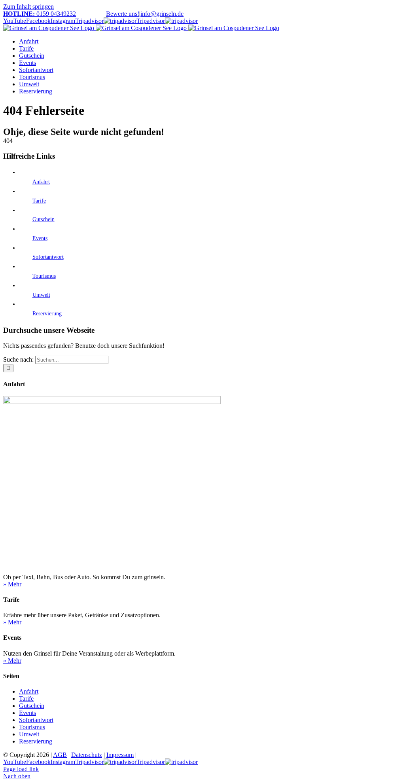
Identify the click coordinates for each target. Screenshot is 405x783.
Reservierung (47, 314)
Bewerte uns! (122, 13)
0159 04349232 (39, 13)
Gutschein (43, 219)
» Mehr (12, 584)
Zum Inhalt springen (28, 6)
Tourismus (44, 276)
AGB (60, 754)
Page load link (21, 769)
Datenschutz (86, 754)
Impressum (120, 754)
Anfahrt (41, 182)
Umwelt (41, 295)
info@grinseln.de (162, 13)
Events (39, 238)
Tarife (39, 201)
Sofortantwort (48, 257)
